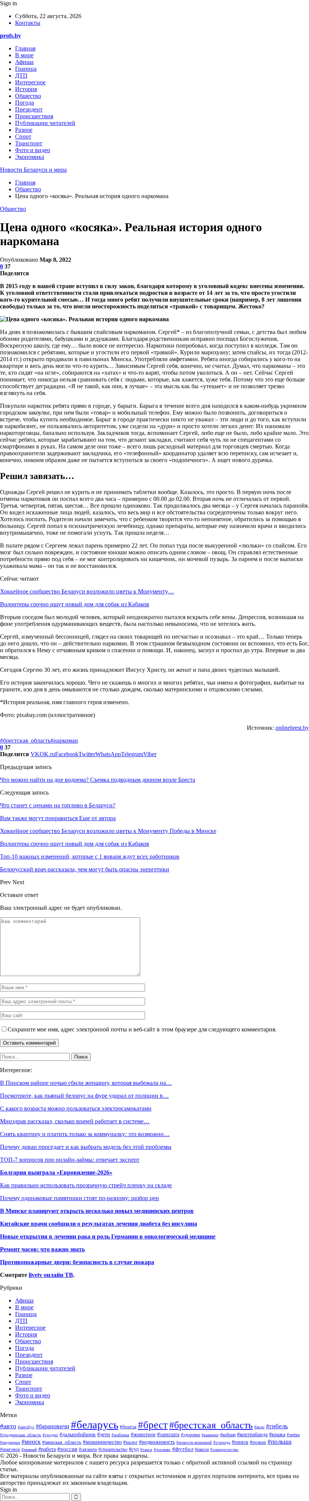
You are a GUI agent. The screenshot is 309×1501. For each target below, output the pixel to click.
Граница (26, 69)
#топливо (162, 1449)
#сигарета (88, 1449)
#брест (153, 1425)
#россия (67, 1449)
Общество (28, 96)
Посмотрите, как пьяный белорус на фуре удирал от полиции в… (84, 1095)
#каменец (210, 1434)
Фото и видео (32, 150)
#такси (146, 1449)
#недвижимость (157, 1442)
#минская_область (61, 1442)
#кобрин (228, 1434)
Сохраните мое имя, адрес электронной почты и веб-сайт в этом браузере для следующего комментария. (142, 1029)
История (26, 89)
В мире (24, 55)
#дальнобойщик (78, 1434)
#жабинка (120, 1434)
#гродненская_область (20, 1434)
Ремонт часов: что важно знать (42, 1249)
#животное (143, 1434)
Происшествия (34, 116)
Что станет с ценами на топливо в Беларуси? (57, 805)
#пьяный (29, 1449)
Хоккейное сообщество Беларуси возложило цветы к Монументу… (87, 591)
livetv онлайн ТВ (51, 1275)
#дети (103, 1434)
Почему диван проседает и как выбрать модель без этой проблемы (85, 1147)
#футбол (182, 1449)
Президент (29, 109)
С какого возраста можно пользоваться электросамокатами (75, 1108)
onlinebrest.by (292, 728)
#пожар (258, 1442)
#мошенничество (102, 1442)
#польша (280, 1441)
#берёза (128, 1426)
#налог (130, 1442)
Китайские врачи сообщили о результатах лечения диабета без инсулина (98, 1223)
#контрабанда (252, 1434)
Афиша (24, 62)
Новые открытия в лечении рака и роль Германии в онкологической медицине (108, 1236)
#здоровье (190, 1434)
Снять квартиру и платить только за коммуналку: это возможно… (85, 1134)
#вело (259, 1427)
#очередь (221, 1442)
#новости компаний (194, 1442)
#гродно (50, 1434)
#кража (277, 1434)
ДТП (21, 75)
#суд (134, 1449)
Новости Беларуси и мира (33, 169)
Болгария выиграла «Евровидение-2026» (56, 1172)
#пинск (240, 1442)
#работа (47, 1449)
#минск (31, 1441)
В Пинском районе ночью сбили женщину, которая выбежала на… (86, 1083)
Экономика (29, 157)
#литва (293, 1434)
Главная (25, 48)
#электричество (224, 1449)
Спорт (23, 136)
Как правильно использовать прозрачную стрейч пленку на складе (86, 1185)
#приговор (10, 1449)
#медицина (10, 1442)
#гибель (277, 1426)
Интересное (30, 82)
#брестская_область (25, 740)
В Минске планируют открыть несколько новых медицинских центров (97, 1211)
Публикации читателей (45, 123)
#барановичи (52, 1426)
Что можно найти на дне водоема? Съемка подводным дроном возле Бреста (97, 779)
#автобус (26, 1427)
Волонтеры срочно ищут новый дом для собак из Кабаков (74, 604)
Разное (23, 130)
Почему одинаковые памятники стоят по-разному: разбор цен (79, 1198)
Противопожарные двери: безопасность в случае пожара (77, 1262)
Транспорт (28, 143)
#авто (8, 1426)
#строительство (112, 1449)
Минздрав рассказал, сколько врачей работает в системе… (75, 1121)
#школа (202, 1449)
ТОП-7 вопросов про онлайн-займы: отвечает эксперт (69, 1159)
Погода (24, 102)
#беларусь (94, 1425)
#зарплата (168, 1434)
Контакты (27, 23)
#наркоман (64, 740)
